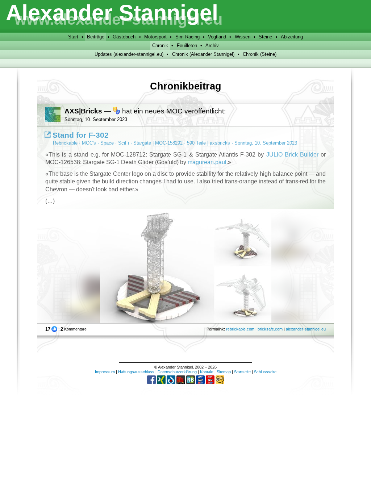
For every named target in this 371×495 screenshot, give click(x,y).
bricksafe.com (270, 329)
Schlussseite (265, 372)
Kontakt (206, 372)
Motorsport (155, 36)
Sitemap (224, 372)
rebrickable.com (240, 329)
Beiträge (95, 36)
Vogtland (217, 36)
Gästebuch (124, 36)
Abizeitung (292, 36)
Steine (265, 36)
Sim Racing (187, 36)
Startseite (242, 372)
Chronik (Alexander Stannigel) (203, 54)
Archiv (212, 45)
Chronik (160, 45)
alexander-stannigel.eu (306, 329)
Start (73, 36)
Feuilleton (187, 45)
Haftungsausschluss (136, 372)
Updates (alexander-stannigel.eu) (129, 54)
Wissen (242, 36)
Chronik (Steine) (259, 54)
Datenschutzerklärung (177, 372)
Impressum (105, 372)
